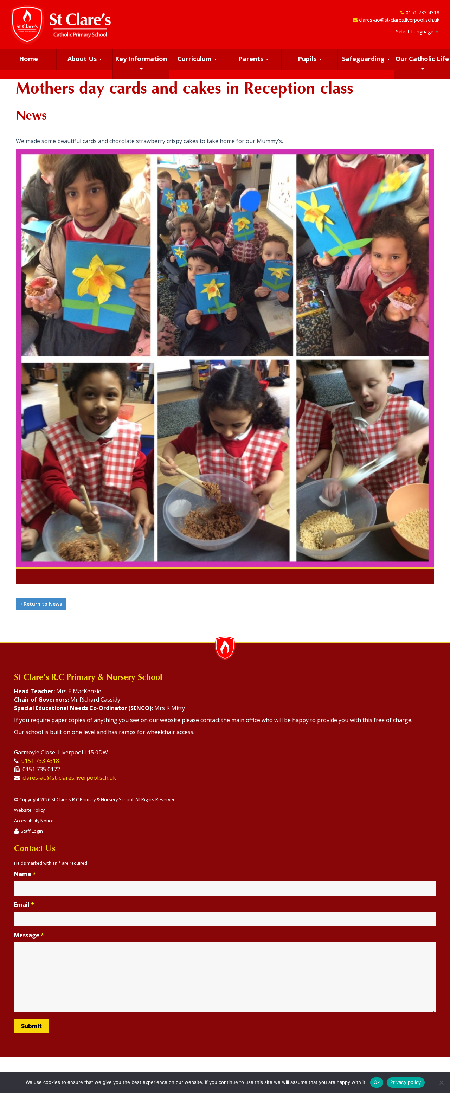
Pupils (308, 58)
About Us (83, 58)
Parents (251, 58)
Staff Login (32, 831)
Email (24, 904)
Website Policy (29, 810)
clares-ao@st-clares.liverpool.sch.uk (399, 20)
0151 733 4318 (422, 12)
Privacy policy (405, 1082)
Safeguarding (364, 58)
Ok (377, 1082)
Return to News (42, 603)
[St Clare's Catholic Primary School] (61, 24)
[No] (441, 1082)
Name (25, 874)
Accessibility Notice (34, 820)
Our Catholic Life (422, 58)
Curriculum (195, 58)
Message (29, 935)
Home (28, 58)
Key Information (141, 58)
